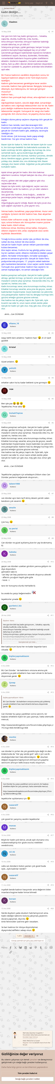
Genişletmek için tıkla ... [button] (28, 642)
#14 (52, 747)
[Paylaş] (49, 31)
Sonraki (28, 936)
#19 (52, 885)
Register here (27, 1043)
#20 (52, 908)
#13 (52, 692)
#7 (53, 493)
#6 (53, 423)
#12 (52, 666)
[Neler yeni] (46, 3)
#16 (52, 814)
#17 (52, 835)
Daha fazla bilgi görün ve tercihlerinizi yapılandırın (24, 1067)
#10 (52, 562)
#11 (52, 615)
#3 (53, 357)
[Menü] (4, 3)
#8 (53, 517)
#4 (53, 378)
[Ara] (51, 3)
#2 (53, 333)
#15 (52, 779)
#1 (53, 31)
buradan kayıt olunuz (30, 1037)
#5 (53, 399)
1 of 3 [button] (19, 936)
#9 (53, 538)
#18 (52, 862)
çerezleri (33, 1059)
